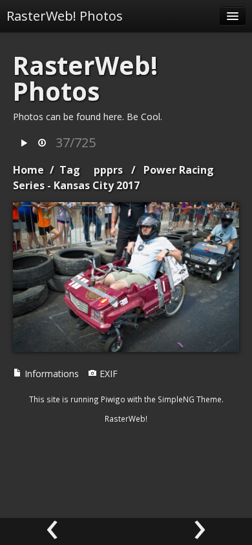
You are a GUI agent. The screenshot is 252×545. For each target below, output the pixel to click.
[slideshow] (23, 144)
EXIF (107, 373)
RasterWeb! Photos (64, 16)
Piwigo (113, 399)
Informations (50, 373)
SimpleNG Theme (190, 399)
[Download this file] (42, 144)
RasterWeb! (126, 418)
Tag (69, 170)
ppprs (108, 170)
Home (28, 170)
